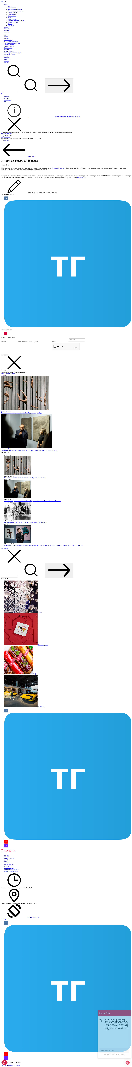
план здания (13, 919)
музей (6, 4)
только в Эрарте (13, 14)
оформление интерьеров (11, 869)
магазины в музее (13, 22)
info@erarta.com (5, 137)
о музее (10, 6)
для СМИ (7, 860)
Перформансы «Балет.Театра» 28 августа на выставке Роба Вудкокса (25, 522)
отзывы (6, 866)
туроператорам (8, 868)
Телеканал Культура (58, 168)
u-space (10, 17)
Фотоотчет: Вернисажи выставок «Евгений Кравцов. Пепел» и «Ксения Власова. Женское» (32, 501)
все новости (4, 548)
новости (6, 857)
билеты (10, 24)
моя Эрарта (7, 100)
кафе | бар (7, 28)
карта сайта (16, 1065)
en (1, 93)
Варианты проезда (6, 133)
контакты (11, 25)
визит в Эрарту (12, 19)
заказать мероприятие (11, 871)
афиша (6, 27)
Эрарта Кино (12, 16)
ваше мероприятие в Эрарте (16, 20)
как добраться (5, 919)
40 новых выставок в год (15, 11)
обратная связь (8, 864)
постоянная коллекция (15, 9)
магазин (6, 32)
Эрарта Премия (12, 12)
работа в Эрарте (9, 858)
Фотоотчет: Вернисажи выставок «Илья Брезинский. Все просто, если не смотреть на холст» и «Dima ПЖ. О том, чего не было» (43, 545)
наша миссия (12, 8)
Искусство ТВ (81, 177)
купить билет (5, 140)
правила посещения (7, 1065)
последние (4, 375)
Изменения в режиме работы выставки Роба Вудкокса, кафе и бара (24, 478)
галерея (6, 30)
